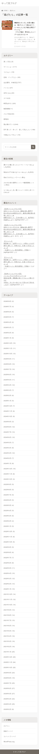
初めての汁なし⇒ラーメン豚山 (14, 177)
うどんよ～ (9, 72)
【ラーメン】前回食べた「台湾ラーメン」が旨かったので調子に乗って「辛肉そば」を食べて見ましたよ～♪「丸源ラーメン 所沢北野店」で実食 (19, 245)
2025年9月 (9, 359)
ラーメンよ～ (10, 67)
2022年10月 (9, 542)
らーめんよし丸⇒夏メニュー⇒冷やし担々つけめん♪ (19, 191)
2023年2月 (9, 521)
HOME (6, 10)
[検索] (33, 147)
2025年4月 (9, 385)
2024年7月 (9, 432)
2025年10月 (10, 353)
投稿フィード (8, 731)
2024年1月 (9, 463)
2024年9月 (9, 421)
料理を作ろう (10, 103)
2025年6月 (9, 374)
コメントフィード (10, 736)
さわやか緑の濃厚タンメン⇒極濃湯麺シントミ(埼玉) (19, 184)
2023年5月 (9, 505)
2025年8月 (9, 364)
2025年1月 (9, 401)
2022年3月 (9, 578)
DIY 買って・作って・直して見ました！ (19, 129)
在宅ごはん (9, 93)
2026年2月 (9, 333)
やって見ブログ (9, 3)
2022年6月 (9, 563)
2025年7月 (9, 369)
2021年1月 (9, 652)
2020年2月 (9, 709)
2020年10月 (10, 667)
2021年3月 (9, 641)
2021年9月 (9, 610)
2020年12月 (10, 657)
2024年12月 (9, 406)
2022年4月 (9, 573)
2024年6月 (9, 437)
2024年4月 (9, 448)
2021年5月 (9, 631)
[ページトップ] (35, 750)
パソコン (8, 88)
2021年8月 (9, 615)
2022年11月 (9, 537)
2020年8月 (9, 678)
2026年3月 (9, 327)
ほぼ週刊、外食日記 (12, 82)
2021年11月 (10, 599)
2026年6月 (9, 312)
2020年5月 (9, 693)
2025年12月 (10, 343)
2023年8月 (9, 489)
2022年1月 (9, 589)
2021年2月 (9, 646)
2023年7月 (9, 495)
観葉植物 (8, 109)
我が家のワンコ (11, 124)
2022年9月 (9, 547)
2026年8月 (9, 301)
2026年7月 (9, 306)
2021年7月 (9, 620)
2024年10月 (9, 416)
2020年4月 (9, 699)
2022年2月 (9, 584)
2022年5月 (9, 568)
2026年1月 (9, 338)
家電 (6, 119)
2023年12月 (10, 469)
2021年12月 (10, 594)
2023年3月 (9, 516)
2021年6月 (9, 625)
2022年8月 (9, 552)
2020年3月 (9, 704)
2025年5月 (9, 380)
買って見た (8, 61)
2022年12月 (9, 531)
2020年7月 (9, 683)
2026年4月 (9, 322)
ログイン (7, 726)
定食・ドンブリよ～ (12, 77)
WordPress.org (9, 742)
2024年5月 (9, 442)
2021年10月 (10, 605)
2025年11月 (10, 348)
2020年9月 (9, 673)
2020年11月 (10, 662)
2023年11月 (9, 474)
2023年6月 (9, 500)
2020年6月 (9, 688)
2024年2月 (9, 458)
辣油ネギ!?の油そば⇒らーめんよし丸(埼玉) (19, 172)
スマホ (7, 98)
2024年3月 (9, 453)
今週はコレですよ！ (12, 135)
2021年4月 (9, 636)
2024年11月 (9, 411)
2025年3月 (9, 390)
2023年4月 (9, 510)
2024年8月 (9, 427)
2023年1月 (9, 526)
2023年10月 (9, 479)
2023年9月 (9, 484)
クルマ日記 (9, 114)
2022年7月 (9, 557)
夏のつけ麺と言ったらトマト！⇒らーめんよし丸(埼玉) (19, 166)
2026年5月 (9, 317)
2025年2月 (9, 395)
